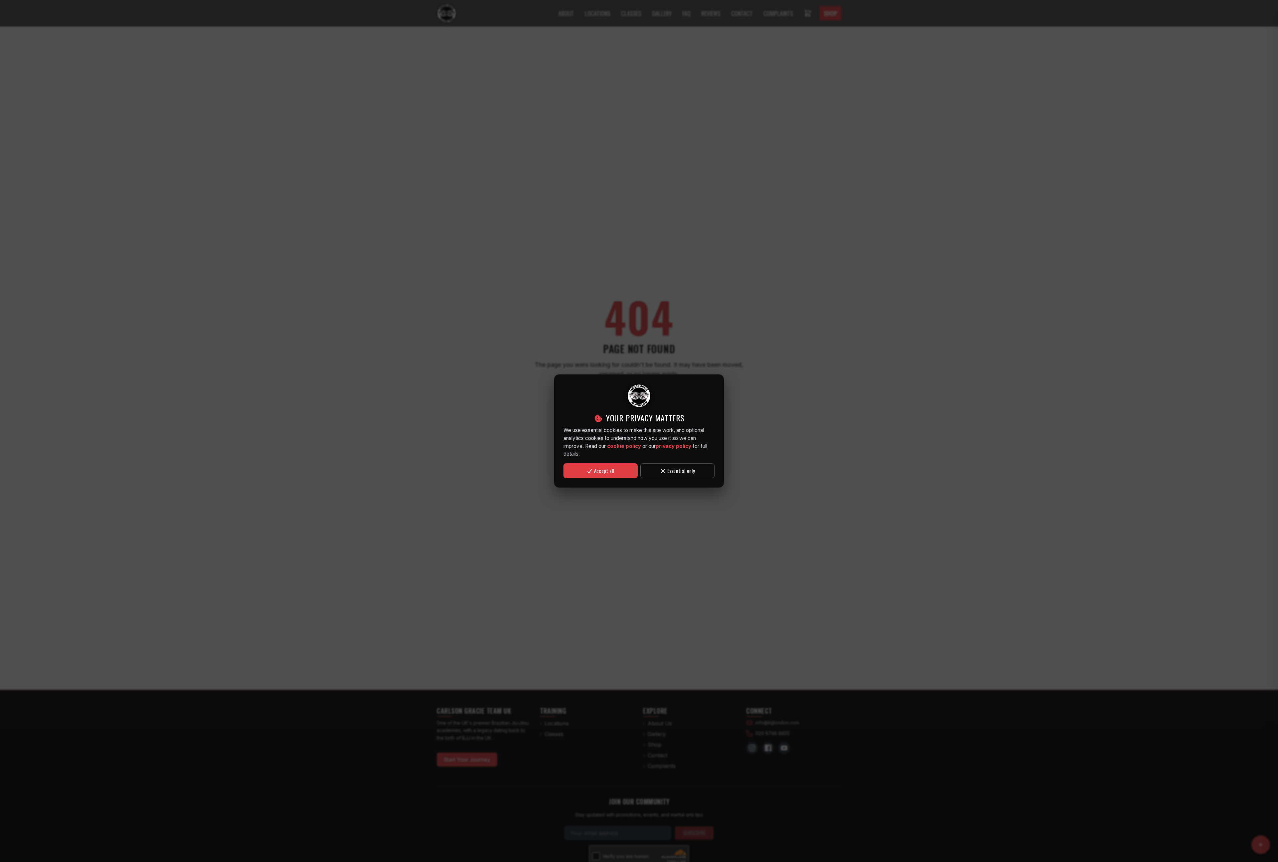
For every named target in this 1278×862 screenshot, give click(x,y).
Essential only (680, 470)
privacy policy (673, 446)
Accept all (603, 470)
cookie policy (624, 446)
